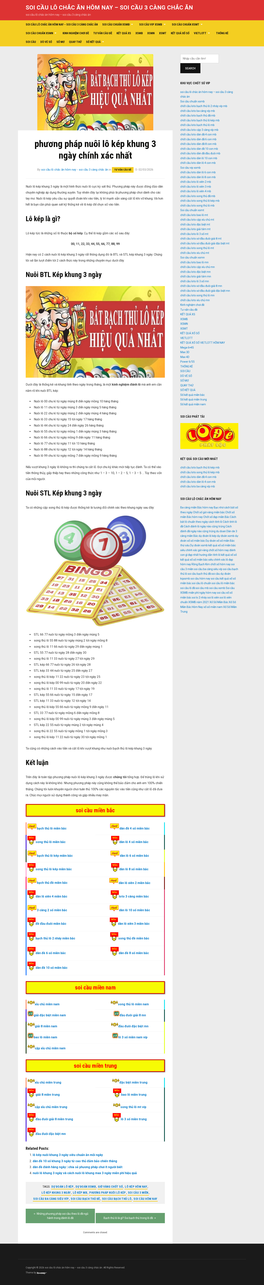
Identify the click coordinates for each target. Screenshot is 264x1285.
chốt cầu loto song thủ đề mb (197, 196)
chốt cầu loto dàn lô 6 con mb (198, 172)
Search (190, 68)
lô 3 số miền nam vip (132, 1037)
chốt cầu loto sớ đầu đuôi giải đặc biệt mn (205, 290)
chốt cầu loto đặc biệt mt (195, 224)
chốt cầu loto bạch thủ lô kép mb (200, 120)
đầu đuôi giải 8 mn (133, 1015)
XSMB (139, 33)
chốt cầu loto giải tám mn (195, 276)
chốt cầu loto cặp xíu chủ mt (197, 219)
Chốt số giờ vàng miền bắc (209, 512)
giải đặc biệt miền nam (50, 1015)
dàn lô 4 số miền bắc (133, 842)
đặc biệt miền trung (133, 1082)
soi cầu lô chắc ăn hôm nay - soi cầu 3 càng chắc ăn (74, 169)
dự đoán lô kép (62, 1186)
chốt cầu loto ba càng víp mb (197, 110)
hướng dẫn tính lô (209, 554)
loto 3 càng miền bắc (134, 896)
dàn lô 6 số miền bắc (134, 856)
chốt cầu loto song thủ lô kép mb (200, 200)
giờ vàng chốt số (110, 1186)
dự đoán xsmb (86, 1186)
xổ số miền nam (213, 607)
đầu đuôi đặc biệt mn (133, 1026)
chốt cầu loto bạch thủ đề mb (197, 115)
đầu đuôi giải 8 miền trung (54, 1119)
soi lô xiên (213, 597)
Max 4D (184, 357)
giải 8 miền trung (48, 1094)
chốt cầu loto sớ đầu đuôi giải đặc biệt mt (204, 243)
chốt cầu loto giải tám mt (195, 229)
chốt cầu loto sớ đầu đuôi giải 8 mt (200, 238)
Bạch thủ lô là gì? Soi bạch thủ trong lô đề (128, 1218)
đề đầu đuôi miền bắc (51, 924)
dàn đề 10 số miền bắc (51, 968)
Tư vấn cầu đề (102, 33)
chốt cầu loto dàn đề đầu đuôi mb (200, 153)
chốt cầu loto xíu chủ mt (194, 252)
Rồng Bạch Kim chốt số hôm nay (211, 564)
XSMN (151, 33)
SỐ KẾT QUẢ (93, 42)
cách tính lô (215, 521)
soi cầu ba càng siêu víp (51, 1199)
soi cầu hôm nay (145, 1199)
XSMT (162, 33)
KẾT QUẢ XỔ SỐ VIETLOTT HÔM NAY (202, 342)
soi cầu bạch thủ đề (85, 1199)
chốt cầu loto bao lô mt (194, 215)
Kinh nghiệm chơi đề (76, 33)
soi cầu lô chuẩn (201, 583)
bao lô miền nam (45, 1037)
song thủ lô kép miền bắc (54, 869)
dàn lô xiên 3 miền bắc (134, 924)
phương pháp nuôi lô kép (107, 1192)
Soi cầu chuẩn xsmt (185, 24)
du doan (221, 531)
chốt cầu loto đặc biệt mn (195, 271)
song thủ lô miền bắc (51, 842)
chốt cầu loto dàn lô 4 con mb (198, 162)
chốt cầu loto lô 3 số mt (194, 233)
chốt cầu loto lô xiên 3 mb (195, 186)
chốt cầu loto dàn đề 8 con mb (198, 143)
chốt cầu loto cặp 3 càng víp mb (199, 129)
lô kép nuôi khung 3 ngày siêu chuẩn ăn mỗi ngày (68, 1155)
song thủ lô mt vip (133, 1107)
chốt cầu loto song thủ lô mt (197, 248)
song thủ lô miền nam (133, 1004)
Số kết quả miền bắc (192, 394)
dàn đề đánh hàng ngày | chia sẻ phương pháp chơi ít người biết (77, 1167)
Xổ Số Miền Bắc (218, 602)
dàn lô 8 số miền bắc (133, 869)
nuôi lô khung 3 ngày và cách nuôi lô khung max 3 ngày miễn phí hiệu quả (85, 1173)
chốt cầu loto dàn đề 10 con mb (199, 148)
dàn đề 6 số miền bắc (51, 953)
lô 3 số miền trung (134, 1119)
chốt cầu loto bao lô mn (194, 262)
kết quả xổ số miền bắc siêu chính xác (202, 559)
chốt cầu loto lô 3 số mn (194, 281)
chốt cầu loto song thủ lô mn (197, 295)
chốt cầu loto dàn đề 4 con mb (198, 134)
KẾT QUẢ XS (124, 33)
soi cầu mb (202, 588)
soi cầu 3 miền (138, 1192)
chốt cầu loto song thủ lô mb (197, 205)
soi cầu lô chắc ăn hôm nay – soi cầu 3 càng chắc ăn (109, 7)
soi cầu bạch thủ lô (117, 1199)
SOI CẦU (31, 42)
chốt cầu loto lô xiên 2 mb (195, 181)
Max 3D (184, 352)
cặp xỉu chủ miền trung (51, 1107)
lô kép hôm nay (136, 1186)
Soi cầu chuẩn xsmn (39, 33)
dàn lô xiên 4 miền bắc (51, 896)
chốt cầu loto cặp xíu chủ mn (197, 267)
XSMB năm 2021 (198, 602)
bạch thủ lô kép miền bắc (55, 856)
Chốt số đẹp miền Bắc (216, 516)
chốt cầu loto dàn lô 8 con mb (198, 177)
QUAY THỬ (75, 42)
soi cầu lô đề (187, 588)
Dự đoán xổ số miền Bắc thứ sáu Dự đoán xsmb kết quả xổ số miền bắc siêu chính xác (208, 545)
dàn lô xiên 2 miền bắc (134, 883)
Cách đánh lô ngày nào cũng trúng (204, 526)
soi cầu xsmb (217, 588)
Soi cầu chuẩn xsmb (116, 24)
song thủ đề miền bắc (133, 938)
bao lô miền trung (133, 1094)
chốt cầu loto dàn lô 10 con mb (198, 158)
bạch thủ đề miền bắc (52, 883)
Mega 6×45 (187, 347)
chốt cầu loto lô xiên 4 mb (195, 191)
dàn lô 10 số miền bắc (134, 910)
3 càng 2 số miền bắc (52, 910)
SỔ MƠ (60, 42)
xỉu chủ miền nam (47, 1004)
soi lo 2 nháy (199, 597)
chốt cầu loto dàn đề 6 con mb (198, 139)
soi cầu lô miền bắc (223, 583)
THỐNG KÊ (222, 33)
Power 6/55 (187, 361)
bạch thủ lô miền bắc (51, 828)
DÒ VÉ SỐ (46, 42)
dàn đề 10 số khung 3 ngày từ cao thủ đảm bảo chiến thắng (75, 1161)
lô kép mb (80, 1192)
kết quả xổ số (229, 554)
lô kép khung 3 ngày (56, 1192)
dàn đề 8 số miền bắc (134, 953)
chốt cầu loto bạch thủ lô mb (197, 125)
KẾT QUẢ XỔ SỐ (180, 33)
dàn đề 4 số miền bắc (134, 828)
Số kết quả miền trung (193, 399)
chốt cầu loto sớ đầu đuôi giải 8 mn (201, 285)
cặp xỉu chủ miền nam (50, 1048)
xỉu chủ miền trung (48, 1082)
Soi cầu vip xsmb (150, 24)
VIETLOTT (200, 33)
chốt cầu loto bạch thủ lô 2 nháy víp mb (203, 106)
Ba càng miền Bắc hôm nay (196, 507)
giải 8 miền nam (46, 1026)
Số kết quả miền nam (193, 404)
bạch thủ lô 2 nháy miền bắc (55, 938)
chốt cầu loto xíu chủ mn (195, 300)
